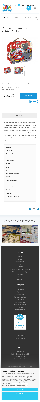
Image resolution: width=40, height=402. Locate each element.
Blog (20, 264)
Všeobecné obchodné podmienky (20, 269)
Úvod (16, 17)
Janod (8, 190)
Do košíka (28, 96)
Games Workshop (20, 297)
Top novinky (20, 289)
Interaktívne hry (20, 302)
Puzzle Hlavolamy (20, 305)
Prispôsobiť (20, 393)
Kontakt (20, 267)
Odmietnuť (20, 398)
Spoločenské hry (26, 17)
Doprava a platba (20, 262)
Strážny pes (19, 115)
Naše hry (20, 307)
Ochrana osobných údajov (20, 272)
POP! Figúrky (20, 299)
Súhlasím (20, 389)
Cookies (20, 279)
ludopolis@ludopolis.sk (27, 5)
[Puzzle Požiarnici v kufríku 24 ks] (20, 64)
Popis (19, 111)
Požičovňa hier (20, 310)
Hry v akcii (20, 292)
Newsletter (20, 274)
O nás (20, 259)
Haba (12, 89)
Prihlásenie (20, 277)
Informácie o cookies (22, 385)
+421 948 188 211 (11, 5)
